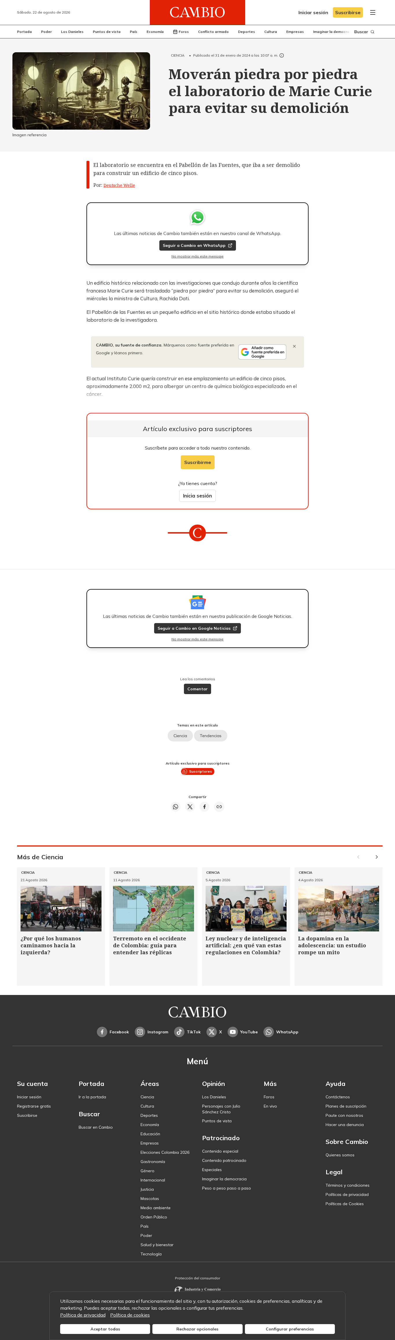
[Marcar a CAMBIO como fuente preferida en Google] (262, 351)
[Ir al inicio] (197, 12)
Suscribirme (197, 462)
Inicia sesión (197, 496)
